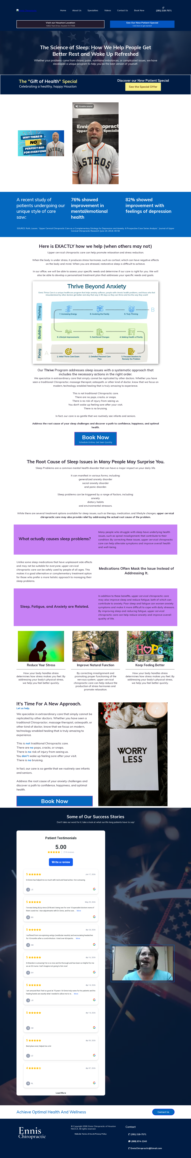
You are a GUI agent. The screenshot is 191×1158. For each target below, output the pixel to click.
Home (63, 10)
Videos (107, 10)
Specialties (93, 10)
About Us (76, 10)
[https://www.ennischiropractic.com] (26, 10)
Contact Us (122, 10)
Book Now (139, 10)
